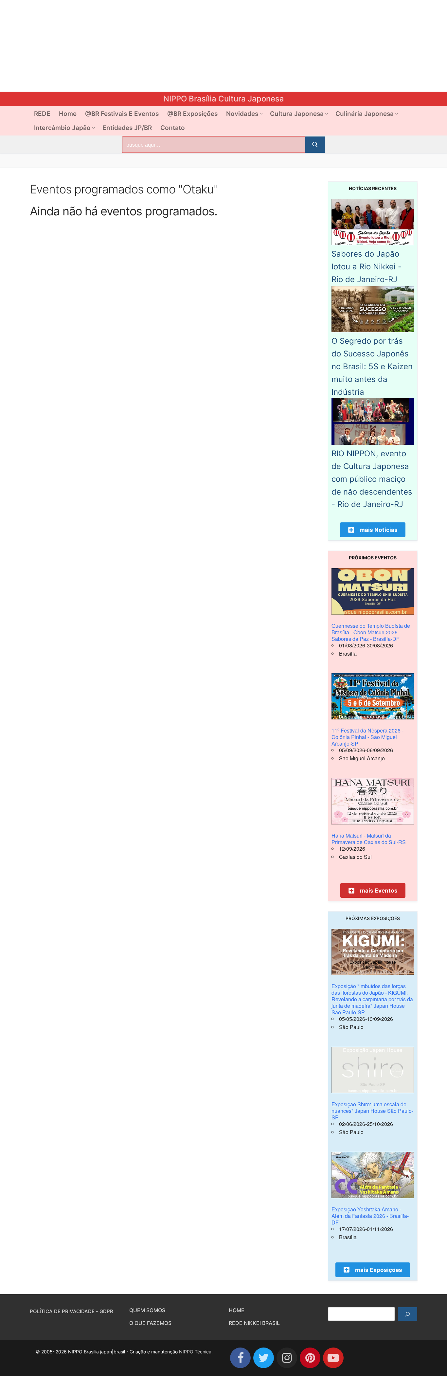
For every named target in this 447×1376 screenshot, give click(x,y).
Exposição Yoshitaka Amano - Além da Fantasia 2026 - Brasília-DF (370, 1215)
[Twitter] (263, 1358)
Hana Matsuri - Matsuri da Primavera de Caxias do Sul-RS (368, 839)
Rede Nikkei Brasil (254, 1323)
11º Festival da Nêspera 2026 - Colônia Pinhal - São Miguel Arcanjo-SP (367, 737)
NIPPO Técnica (195, 1351)
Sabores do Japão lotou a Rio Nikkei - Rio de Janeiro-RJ (366, 266)
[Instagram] (287, 1358)
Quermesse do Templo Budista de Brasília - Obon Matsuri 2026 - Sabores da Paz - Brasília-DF (370, 632)
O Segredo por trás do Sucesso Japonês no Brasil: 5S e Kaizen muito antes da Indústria (372, 366)
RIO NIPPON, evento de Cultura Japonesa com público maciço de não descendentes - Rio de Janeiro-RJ (371, 479)
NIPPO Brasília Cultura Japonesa (223, 98)
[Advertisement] (196, 46)
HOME (236, 1310)
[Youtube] (333, 1358)
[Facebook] (240, 1358)
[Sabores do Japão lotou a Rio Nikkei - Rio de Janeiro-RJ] (372, 243)
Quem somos (147, 1310)
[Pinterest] (310, 1358)
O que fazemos (150, 1323)
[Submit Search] (315, 144)
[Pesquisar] (407, 1314)
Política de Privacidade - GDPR (71, 1311)
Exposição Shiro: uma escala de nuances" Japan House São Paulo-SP (372, 1110)
